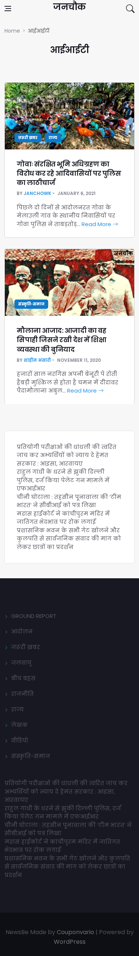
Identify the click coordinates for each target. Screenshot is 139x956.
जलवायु (21, 662)
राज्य (53, 137)
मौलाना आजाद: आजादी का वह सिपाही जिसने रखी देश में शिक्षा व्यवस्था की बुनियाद (61, 340)
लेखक (19, 725)
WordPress (70, 941)
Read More (97, 224)
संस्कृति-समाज (31, 304)
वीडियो (19, 740)
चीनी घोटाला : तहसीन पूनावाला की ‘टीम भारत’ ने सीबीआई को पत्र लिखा (69, 501)
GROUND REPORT (33, 616)
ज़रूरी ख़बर (27, 137)
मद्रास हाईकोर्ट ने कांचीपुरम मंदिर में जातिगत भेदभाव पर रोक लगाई (63, 518)
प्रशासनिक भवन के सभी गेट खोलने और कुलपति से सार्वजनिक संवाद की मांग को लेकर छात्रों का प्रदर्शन (69, 538)
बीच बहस (23, 678)
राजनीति (22, 694)
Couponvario (75, 932)
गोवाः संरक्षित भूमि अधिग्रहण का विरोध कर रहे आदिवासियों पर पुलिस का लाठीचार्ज (69, 173)
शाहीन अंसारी (37, 360)
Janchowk (37, 193)
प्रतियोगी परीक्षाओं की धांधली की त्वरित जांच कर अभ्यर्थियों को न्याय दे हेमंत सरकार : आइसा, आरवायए (66, 455)
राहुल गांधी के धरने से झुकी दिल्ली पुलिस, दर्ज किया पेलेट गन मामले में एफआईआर (63, 480)
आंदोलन (22, 631)
